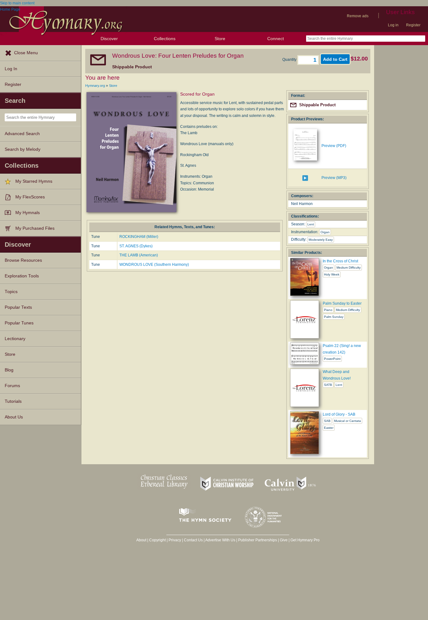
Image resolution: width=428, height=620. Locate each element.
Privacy (175, 540)
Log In (11, 68)
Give (284, 540)
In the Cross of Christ (340, 261)
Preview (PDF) (333, 146)
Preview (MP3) (334, 178)
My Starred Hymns (33, 181)
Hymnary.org (95, 85)
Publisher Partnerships (257, 540)
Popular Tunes (19, 323)
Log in (393, 25)
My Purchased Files (35, 228)
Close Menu (26, 52)
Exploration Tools (22, 276)
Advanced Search (22, 133)
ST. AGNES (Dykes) (136, 246)
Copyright (157, 540)
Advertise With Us (220, 540)
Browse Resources (23, 260)
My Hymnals (27, 212)
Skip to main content (17, 3)
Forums (12, 385)
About (141, 540)
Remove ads (357, 16)
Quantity (289, 59)
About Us (14, 417)
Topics (11, 291)
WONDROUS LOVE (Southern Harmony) (154, 264)
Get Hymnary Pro (305, 540)
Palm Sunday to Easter (342, 303)
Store (220, 38)
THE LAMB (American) (138, 255)
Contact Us (193, 540)
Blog (9, 370)
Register (413, 25)
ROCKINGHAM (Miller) (138, 236)
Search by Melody (22, 149)
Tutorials (13, 401)
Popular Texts (18, 307)
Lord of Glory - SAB (339, 414)
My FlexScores (30, 197)
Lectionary (15, 338)
